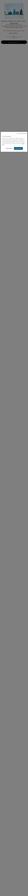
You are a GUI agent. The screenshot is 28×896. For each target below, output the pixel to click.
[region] (14, 142)
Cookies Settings (9, 148)
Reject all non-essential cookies (21, 133)
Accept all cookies (18, 148)
